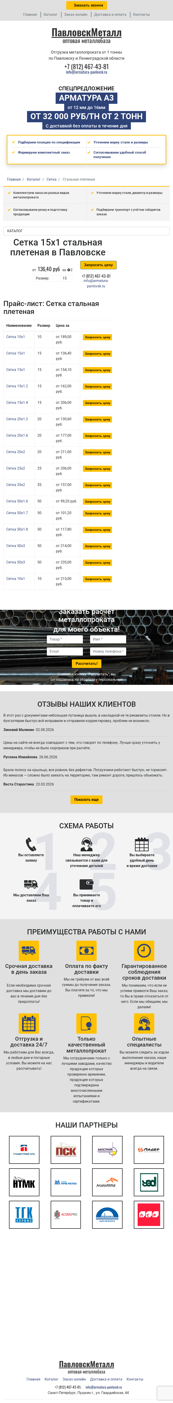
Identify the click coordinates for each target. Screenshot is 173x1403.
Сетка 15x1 (15, 353)
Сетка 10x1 (15, 337)
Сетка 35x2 (15, 485)
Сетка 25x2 (15, 468)
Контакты (141, 14)
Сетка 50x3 (15, 546)
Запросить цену (98, 265)
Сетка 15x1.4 (17, 402)
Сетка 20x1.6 (17, 435)
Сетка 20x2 (15, 452)
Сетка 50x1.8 (17, 529)
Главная (30, 14)
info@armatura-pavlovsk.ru (86, 72)
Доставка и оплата (110, 14)
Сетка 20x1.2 (17, 419)
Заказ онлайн (75, 14)
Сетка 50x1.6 (17, 501)
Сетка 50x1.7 (17, 513)
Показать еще (86, 799)
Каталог (50, 14)
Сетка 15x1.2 (17, 386)
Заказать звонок (88, 5)
